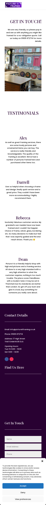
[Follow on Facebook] (7, 359)
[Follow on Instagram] (11, 359)
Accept (23, 486)
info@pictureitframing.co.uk (22, 329)
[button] (42, 461)
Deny (23, 492)
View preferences (23, 499)
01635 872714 (27, 38)
